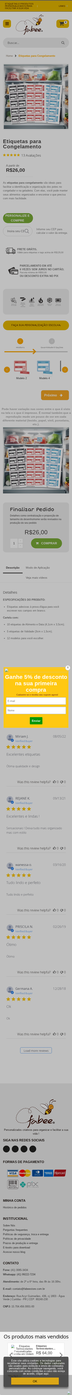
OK (35, 1381)
